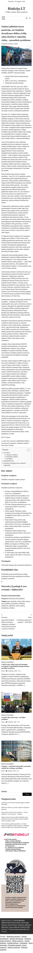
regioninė (12, 606)
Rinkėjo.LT (16, 8)
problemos (4, 606)
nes (2, 603)
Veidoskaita (23, 943)
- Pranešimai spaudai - (14, 945)
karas (28, 601)
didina (24, 601)
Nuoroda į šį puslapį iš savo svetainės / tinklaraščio (15, 464)
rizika (17, 606)
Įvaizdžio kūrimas (12, 943)
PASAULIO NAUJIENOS (16, 598)
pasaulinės (14, 603)
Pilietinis (22, 603)
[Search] (30, 18)
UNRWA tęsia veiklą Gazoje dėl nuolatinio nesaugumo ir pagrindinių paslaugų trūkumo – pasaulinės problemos (15, 666)
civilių (19, 601)
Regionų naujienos (14, 947)
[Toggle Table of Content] (28, 450)
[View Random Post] (26, 18)
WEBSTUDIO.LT (6, 920)
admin (3, 671)
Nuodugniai (10, 458)
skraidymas (5, 608)
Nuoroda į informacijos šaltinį (10, 595)
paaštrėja (7, 603)
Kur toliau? (7, 452)
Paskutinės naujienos (12, 456)
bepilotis (13, 601)
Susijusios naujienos (12, 454)
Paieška (4, 791)
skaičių (22, 606)
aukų (8, 601)
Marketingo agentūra (13, 936)
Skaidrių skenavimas (16, 939)
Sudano (12, 608)
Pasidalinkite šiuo (9, 461)
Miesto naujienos (17, 941)
